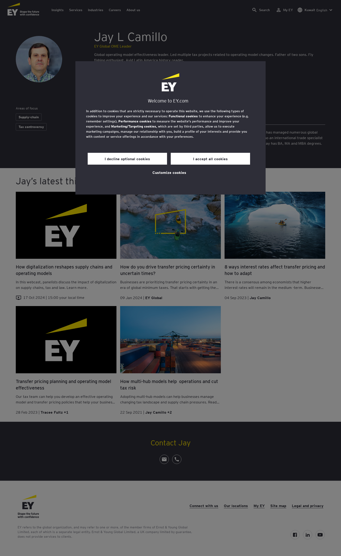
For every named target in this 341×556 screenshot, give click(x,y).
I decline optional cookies (127, 158)
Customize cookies (169, 172)
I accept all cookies (210, 158)
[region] (170, 128)
